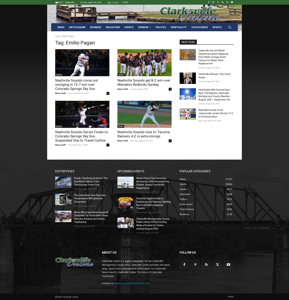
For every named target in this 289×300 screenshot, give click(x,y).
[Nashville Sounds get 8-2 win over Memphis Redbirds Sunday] (144, 62)
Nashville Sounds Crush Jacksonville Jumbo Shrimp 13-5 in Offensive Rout (216, 113)
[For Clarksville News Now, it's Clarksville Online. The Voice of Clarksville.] (74, 262)
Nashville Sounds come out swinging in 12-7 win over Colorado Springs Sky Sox (76, 84)
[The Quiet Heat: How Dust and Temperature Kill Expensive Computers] (63, 199)
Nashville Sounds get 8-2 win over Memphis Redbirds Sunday (143, 82)
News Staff (60, 93)
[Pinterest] (218, 2)
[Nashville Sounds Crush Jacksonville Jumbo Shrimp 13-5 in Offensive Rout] (188, 114)
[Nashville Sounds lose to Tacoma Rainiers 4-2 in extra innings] (144, 114)
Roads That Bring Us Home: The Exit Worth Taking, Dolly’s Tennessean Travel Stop (91, 181)
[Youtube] (232, 2)
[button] (230, 27)
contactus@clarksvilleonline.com (132, 283)
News (120, 126)
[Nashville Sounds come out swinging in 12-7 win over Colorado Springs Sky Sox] (82, 62)
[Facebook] (209, 2)
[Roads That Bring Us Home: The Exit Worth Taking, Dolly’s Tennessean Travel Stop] (63, 182)
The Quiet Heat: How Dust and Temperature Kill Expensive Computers (90, 198)
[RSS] (223, 2)
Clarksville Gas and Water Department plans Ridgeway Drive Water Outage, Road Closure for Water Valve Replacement (213, 57)
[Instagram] (213, 2)
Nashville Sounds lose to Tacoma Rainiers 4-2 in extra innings (143, 134)
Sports (59, 75)
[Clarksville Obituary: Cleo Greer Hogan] (188, 78)
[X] (227, 2)
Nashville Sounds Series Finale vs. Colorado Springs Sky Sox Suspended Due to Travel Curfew (82, 136)
